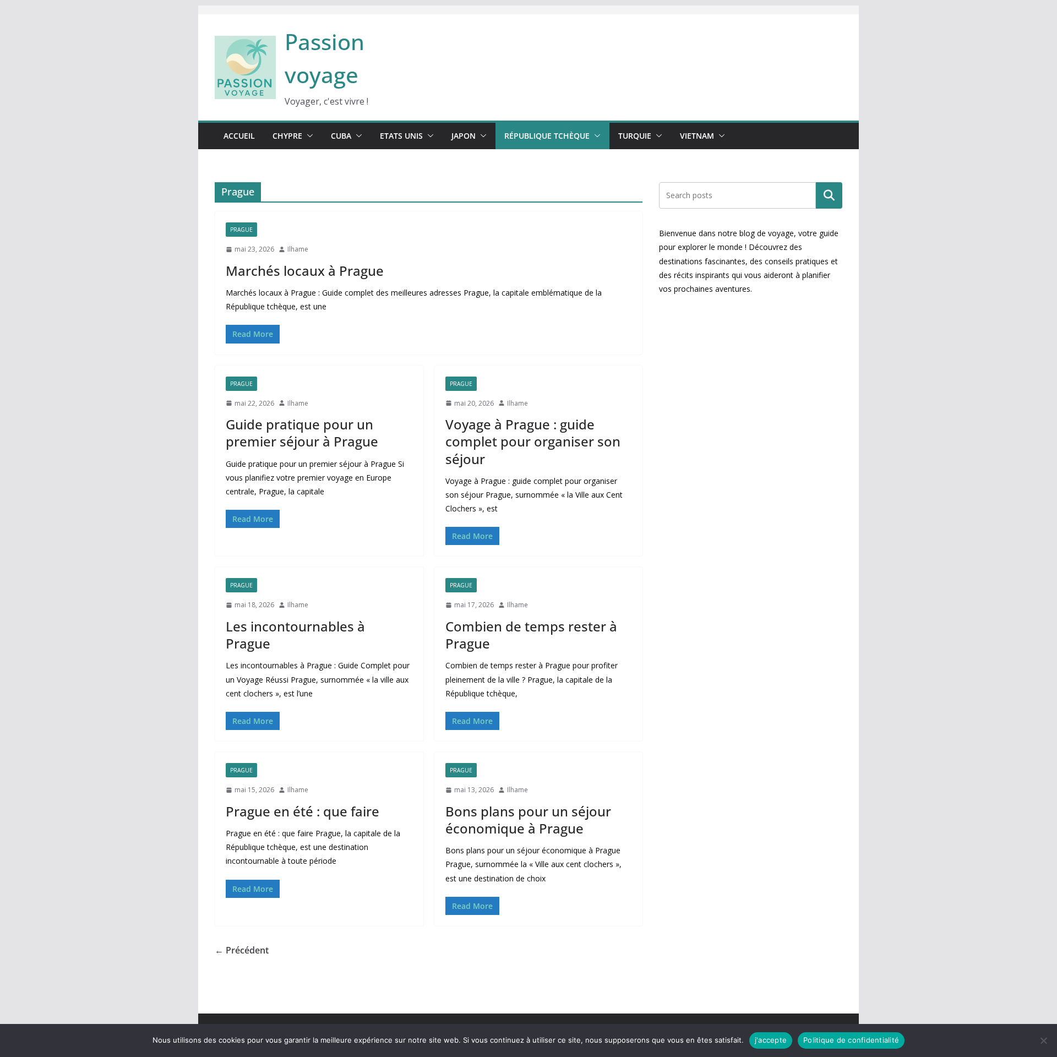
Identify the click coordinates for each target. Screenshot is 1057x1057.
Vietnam (697, 135)
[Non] (1043, 1040)
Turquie (634, 135)
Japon (463, 135)
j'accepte (771, 1040)
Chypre (287, 135)
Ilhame (297, 249)
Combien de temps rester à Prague (531, 634)
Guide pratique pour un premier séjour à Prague (302, 432)
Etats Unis (401, 135)
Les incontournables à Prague (295, 634)
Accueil (239, 135)
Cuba (341, 135)
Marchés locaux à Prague (305, 270)
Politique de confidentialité (851, 1040)
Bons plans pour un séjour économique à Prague (528, 819)
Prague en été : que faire (302, 811)
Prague (241, 229)
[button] (307, 136)
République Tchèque (547, 135)
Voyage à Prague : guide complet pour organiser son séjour (532, 441)
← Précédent (242, 950)
